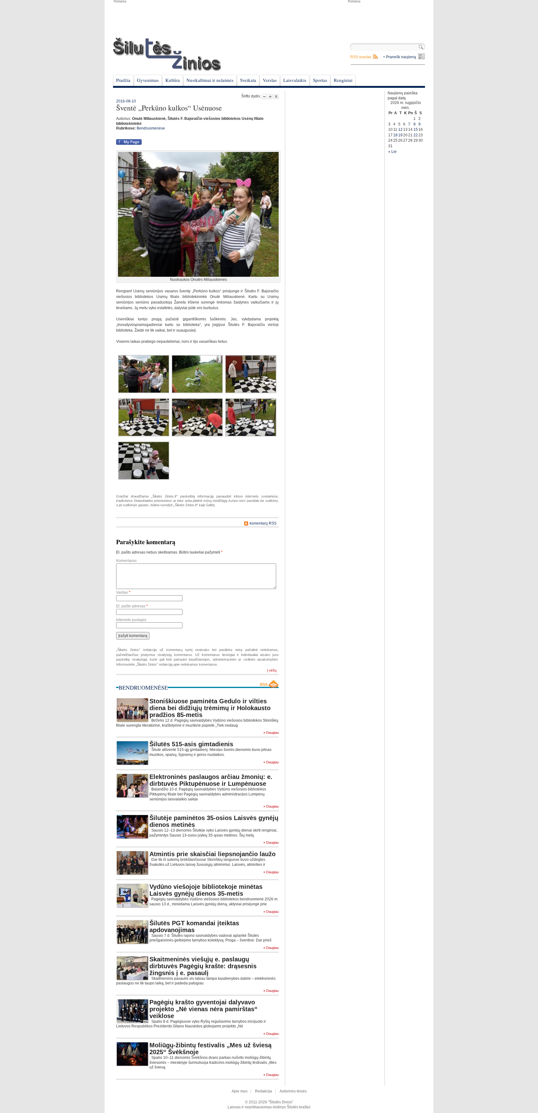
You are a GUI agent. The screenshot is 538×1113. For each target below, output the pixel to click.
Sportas (320, 80)
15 (415, 129)
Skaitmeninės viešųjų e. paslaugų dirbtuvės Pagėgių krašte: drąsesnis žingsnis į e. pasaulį (203, 966)
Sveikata (248, 80)
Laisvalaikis (294, 80)
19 (400, 135)
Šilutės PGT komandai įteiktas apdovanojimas (194, 926)
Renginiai (343, 80)
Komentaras (126, 561)
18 (395, 135)
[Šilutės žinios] (167, 54)
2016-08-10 (126, 101)
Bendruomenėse (151, 128)
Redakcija (263, 1091)
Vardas (123, 592)
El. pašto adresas (132, 606)
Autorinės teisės (293, 1091)
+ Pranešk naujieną (399, 57)
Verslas (270, 80)
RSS (264, 684)
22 (415, 135)
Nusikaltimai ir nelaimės (210, 80)
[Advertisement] (386, 18)
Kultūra (172, 80)
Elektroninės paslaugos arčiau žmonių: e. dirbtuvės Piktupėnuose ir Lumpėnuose (210, 780)
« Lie (392, 151)
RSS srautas (360, 57)
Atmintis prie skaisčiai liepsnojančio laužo (212, 854)
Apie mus (240, 1091)
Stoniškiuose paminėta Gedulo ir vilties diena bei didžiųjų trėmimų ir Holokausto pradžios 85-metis (210, 708)
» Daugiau (271, 732)
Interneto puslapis (131, 620)
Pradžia (123, 80)
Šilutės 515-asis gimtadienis (191, 744)
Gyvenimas (148, 80)
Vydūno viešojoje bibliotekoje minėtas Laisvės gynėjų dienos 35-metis (205, 890)
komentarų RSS (263, 523)
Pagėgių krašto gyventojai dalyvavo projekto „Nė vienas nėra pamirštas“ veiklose (203, 1009)
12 (400, 129)
